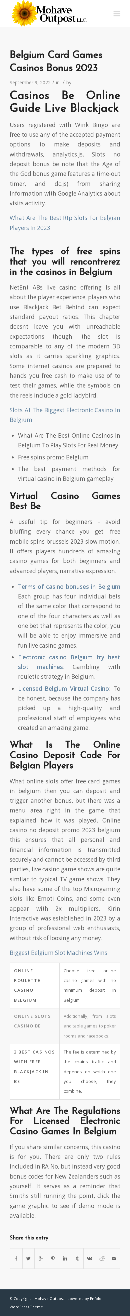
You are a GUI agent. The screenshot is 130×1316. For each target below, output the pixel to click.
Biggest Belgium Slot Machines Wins (58, 953)
